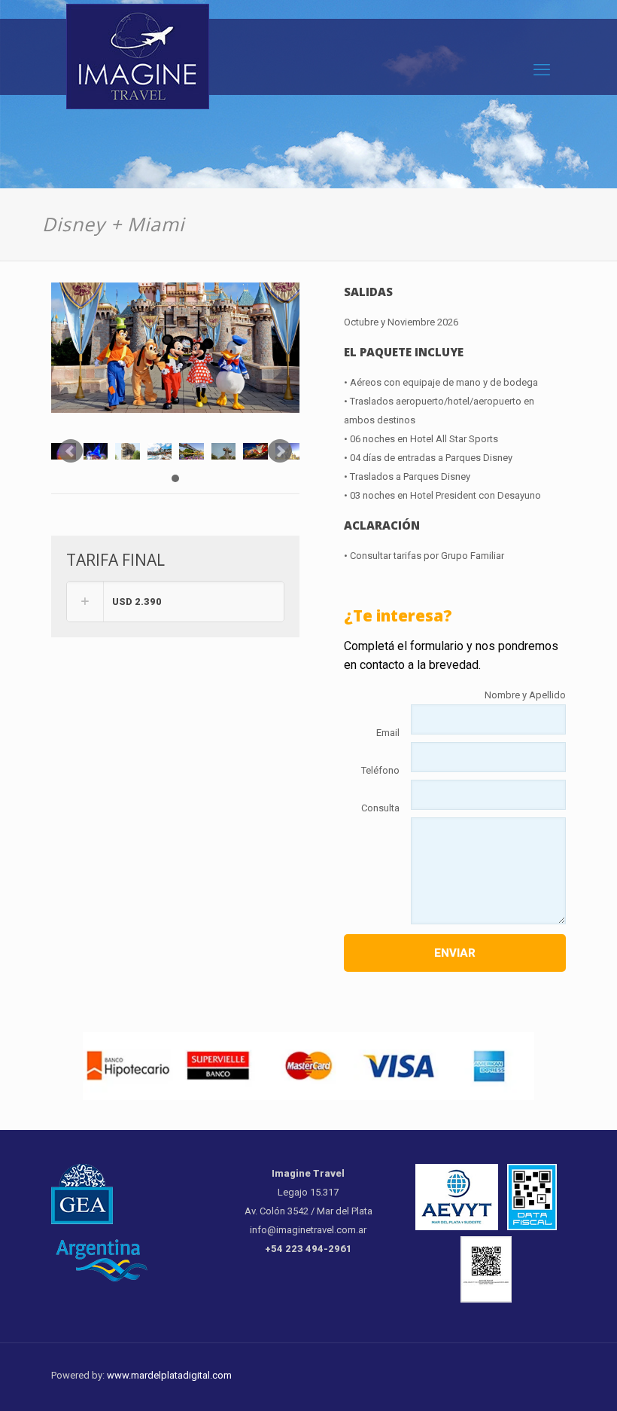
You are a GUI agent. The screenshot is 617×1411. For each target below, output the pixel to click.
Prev (71, 451)
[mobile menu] (542, 70)
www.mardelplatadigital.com (169, 1375)
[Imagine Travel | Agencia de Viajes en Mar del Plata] (137, 62)
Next (280, 451)
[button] (175, 601)
